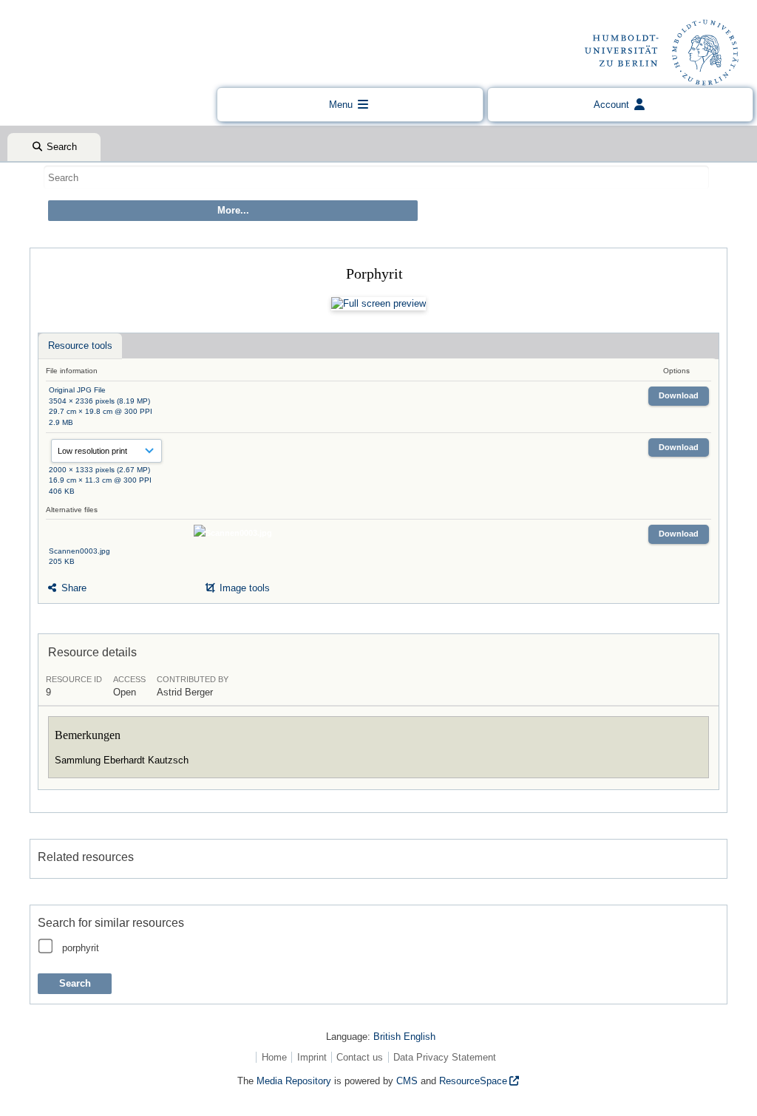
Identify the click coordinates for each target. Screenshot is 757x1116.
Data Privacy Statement (444, 1057)
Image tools (243, 587)
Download (679, 395)
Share (72, 587)
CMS (407, 1080)
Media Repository (294, 1080)
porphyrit (80, 947)
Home (274, 1057)
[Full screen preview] (378, 303)
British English (404, 1036)
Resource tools (80, 345)
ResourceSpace (473, 1080)
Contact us (359, 1057)
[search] (376, 177)
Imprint (312, 1057)
